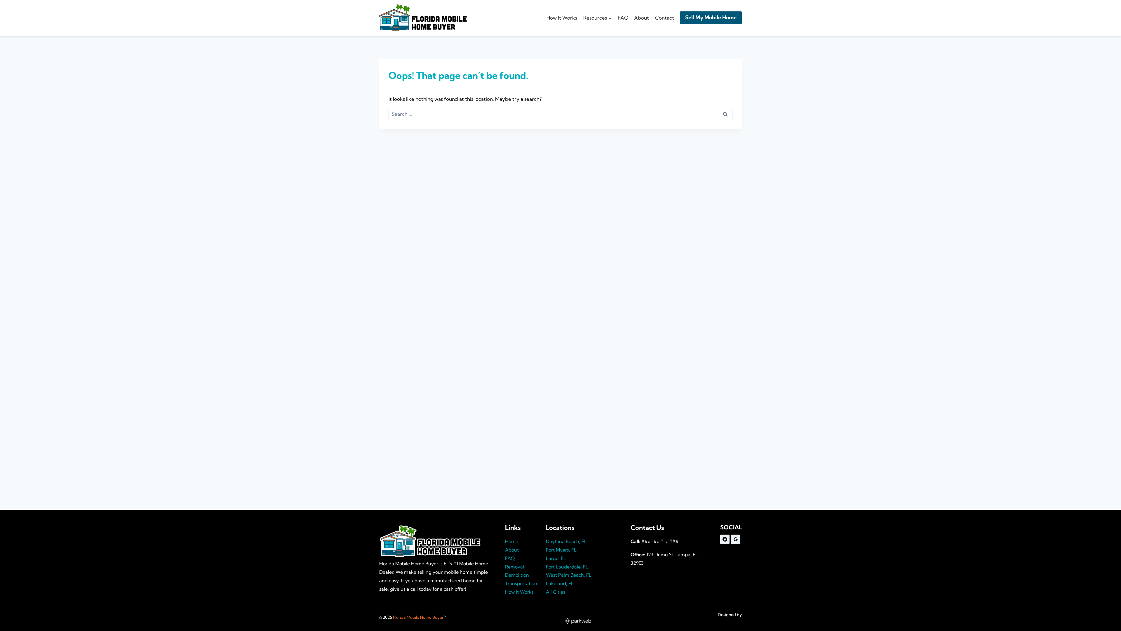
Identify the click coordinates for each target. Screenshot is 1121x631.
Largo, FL (556, 558)
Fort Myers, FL (561, 550)
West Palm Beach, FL (568, 575)
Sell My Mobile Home (711, 17)
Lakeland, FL (560, 583)
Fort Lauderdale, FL (567, 567)
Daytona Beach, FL (566, 541)
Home (511, 541)
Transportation (521, 583)
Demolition (517, 575)
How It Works (561, 18)
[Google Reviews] (735, 539)
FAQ (623, 18)
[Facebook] (725, 539)
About (641, 18)
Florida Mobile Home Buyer (418, 617)
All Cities (555, 592)
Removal (514, 567)
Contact (664, 18)
